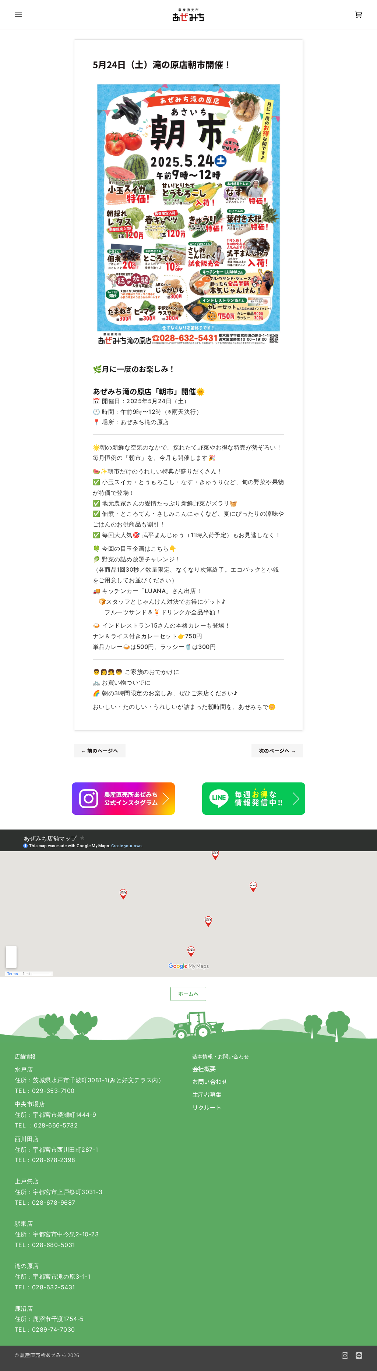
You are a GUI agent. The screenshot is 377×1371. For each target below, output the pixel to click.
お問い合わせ (210, 1081)
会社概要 (204, 1068)
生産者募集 (207, 1094)
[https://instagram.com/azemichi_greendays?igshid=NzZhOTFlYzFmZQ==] (123, 798)
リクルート (207, 1107)
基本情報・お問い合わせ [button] (220, 1056)
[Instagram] (345, 1355)
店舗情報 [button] (25, 1056)
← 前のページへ (99, 750)
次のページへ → (277, 750)
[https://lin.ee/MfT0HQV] (253, 798)
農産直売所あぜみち (43, 1354)
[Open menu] (26, 14)
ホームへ (188, 993)
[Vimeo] (359, 1355)
